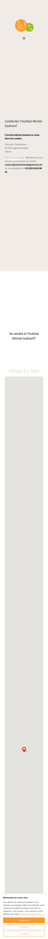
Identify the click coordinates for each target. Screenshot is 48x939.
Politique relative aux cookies (31, 914)
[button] (25, 749)
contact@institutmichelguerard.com (23, 164)
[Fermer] (46, 894)
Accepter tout (24, 920)
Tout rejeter (24, 934)
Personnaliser (24, 927)
